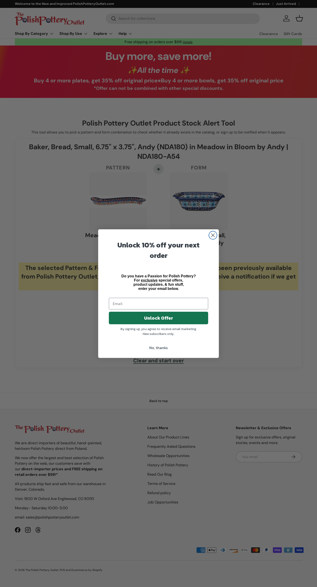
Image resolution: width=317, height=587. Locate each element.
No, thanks (158, 347)
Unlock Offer (158, 318)
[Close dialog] (213, 235)
